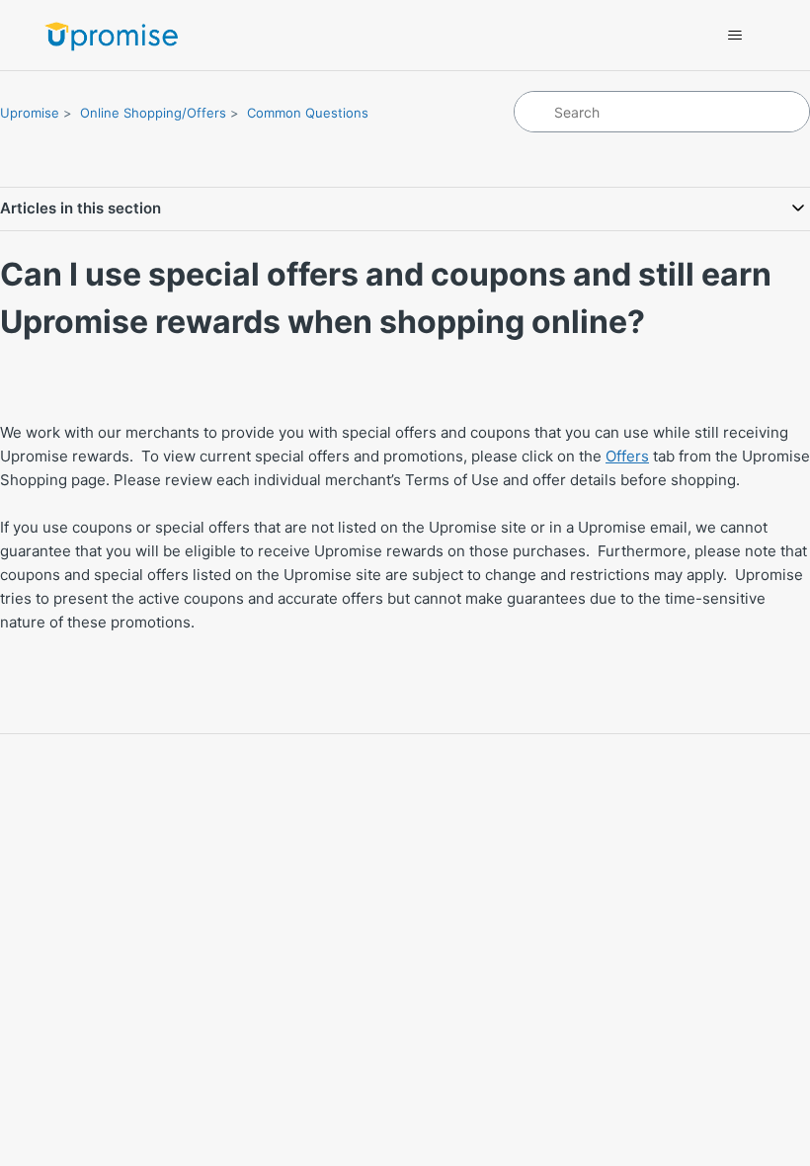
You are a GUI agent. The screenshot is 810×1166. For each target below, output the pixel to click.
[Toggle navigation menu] (734, 35)
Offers (627, 456)
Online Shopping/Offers (153, 113)
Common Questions (307, 113)
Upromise (29, 113)
